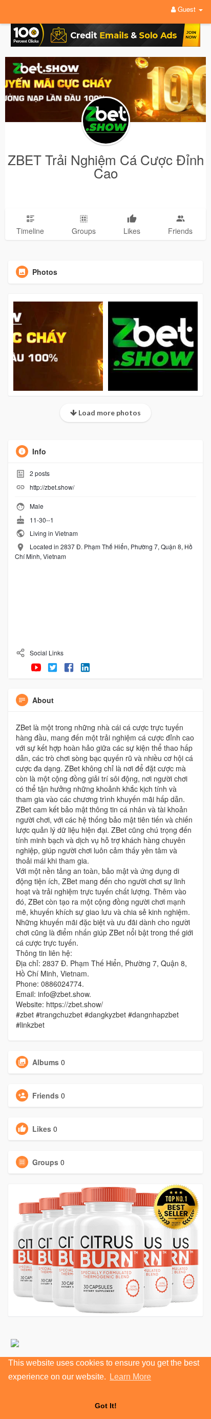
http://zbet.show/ (52, 487)
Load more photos (109, 412)
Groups (45, 1162)
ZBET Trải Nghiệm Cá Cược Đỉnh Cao (106, 166)
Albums (45, 1062)
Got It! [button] (106, 1406)
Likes (41, 1129)
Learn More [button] (130, 1376)
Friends (45, 1095)
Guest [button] (187, 9)
